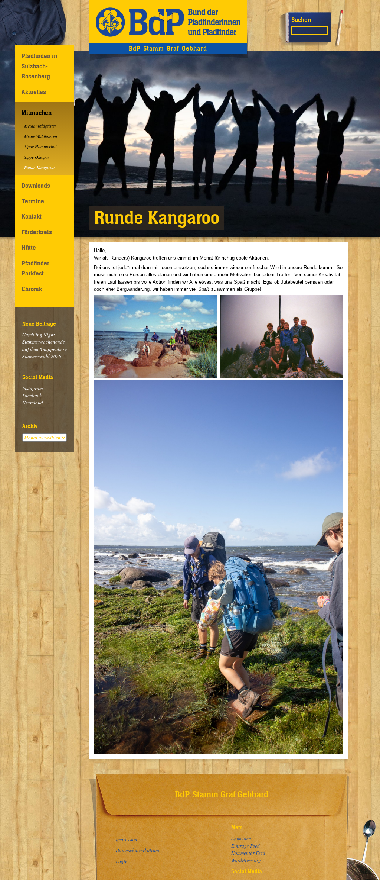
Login (122, 861)
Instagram (32, 388)
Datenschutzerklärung (138, 850)
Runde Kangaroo (39, 167)
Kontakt (32, 216)
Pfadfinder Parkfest (35, 268)
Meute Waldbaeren (40, 136)
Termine (33, 201)
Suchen (301, 19)
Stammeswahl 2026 (41, 356)
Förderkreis (37, 232)
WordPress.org (246, 860)
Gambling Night (38, 334)
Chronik (32, 289)
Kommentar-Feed (248, 853)
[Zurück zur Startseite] (168, 21)
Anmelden (241, 838)
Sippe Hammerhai (40, 146)
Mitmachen (37, 112)
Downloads (36, 185)
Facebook (32, 395)
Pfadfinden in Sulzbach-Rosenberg (39, 66)
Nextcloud (32, 402)
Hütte (29, 247)
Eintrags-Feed (245, 845)
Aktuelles (34, 92)
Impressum (126, 839)
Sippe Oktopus (37, 157)
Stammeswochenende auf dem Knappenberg (44, 345)
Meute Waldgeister (40, 126)
